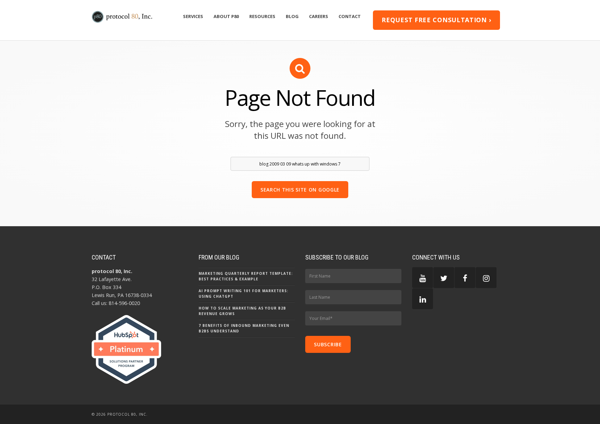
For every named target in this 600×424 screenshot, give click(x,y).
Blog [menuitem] (292, 16)
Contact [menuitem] (350, 16)
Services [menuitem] (193, 16)
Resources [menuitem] (262, 16)
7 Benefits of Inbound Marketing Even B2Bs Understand (244, 328)
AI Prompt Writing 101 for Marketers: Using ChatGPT (243, 293)
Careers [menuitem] (318, 16)
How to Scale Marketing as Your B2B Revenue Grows (242, 311)
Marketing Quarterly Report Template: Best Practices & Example (246, 276)
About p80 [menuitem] (226, 16)
